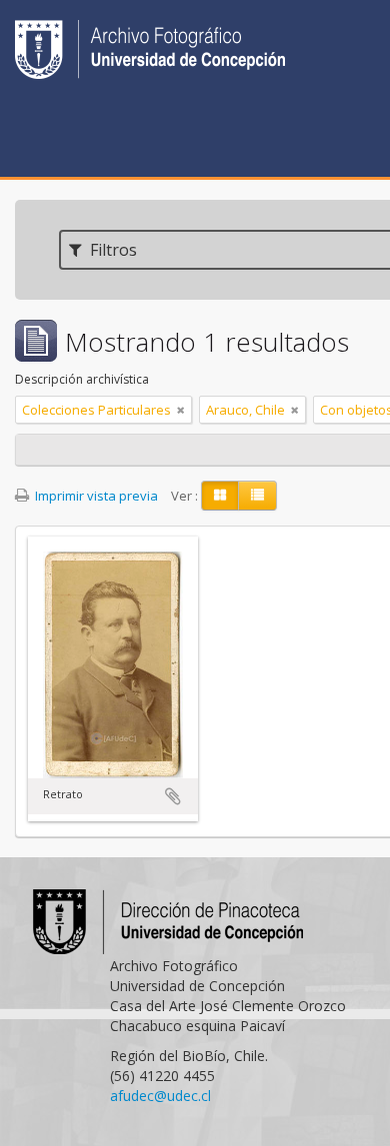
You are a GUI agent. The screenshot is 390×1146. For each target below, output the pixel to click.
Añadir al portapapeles (173, 796)
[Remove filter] (181, 410)
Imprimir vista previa (95, 496)
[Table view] (257, 496)
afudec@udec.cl (160, 1095)
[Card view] (220, 496)
